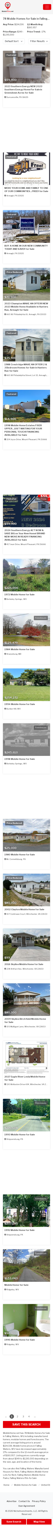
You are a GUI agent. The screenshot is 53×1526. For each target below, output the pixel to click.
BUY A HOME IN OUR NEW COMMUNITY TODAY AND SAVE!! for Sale (26, 247)
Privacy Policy (39, 1501)
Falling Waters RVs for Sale (23, 1478)
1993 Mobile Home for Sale (19, 1134)
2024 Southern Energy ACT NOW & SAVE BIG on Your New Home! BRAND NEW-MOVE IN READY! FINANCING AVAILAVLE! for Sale (24, 535)
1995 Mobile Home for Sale (19, 1340)
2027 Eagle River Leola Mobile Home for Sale (24, 1078)
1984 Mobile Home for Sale (19, 649)
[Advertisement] (26, 1383)
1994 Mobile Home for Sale (19, 704)
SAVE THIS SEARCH (26, 1424)
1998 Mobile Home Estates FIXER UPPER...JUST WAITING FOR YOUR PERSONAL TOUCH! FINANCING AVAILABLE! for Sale (23, 430)
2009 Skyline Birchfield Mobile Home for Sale (25, 1020)
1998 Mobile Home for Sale (19, 759)
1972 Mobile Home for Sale (19, 594)
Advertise (11, 1501)
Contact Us (24, 1501)
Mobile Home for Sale (16, 1285)
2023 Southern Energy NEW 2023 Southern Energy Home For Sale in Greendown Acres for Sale (23, 89)
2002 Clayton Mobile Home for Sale (24, 909)
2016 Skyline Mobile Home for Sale (23, 964)
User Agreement (26, 1506)
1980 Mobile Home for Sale (19, 854)
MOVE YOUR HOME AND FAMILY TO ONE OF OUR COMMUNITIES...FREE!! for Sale (26, 190)
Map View (39, 1521)
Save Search (13, 1521)
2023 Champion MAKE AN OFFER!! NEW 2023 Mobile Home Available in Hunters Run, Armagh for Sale (26, 306)
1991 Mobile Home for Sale (19, 1230)
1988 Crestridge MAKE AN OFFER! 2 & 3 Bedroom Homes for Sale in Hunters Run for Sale (25, 367)
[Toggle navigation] (47, 7)
